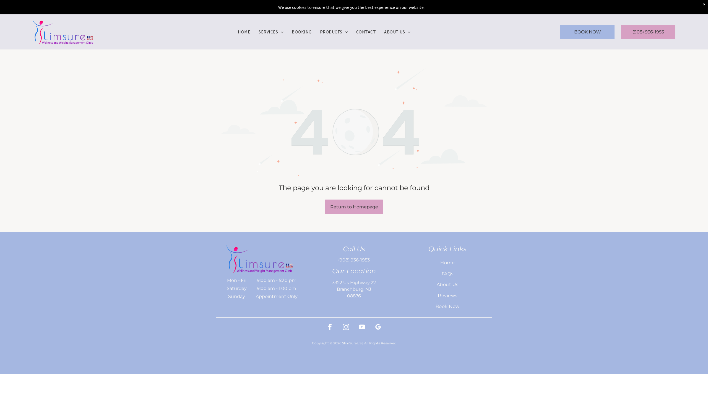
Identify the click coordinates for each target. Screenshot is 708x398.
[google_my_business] (378, 327)
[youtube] (362, 327)
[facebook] (330, 327)
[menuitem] (244, 32)
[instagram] (346, 327)
